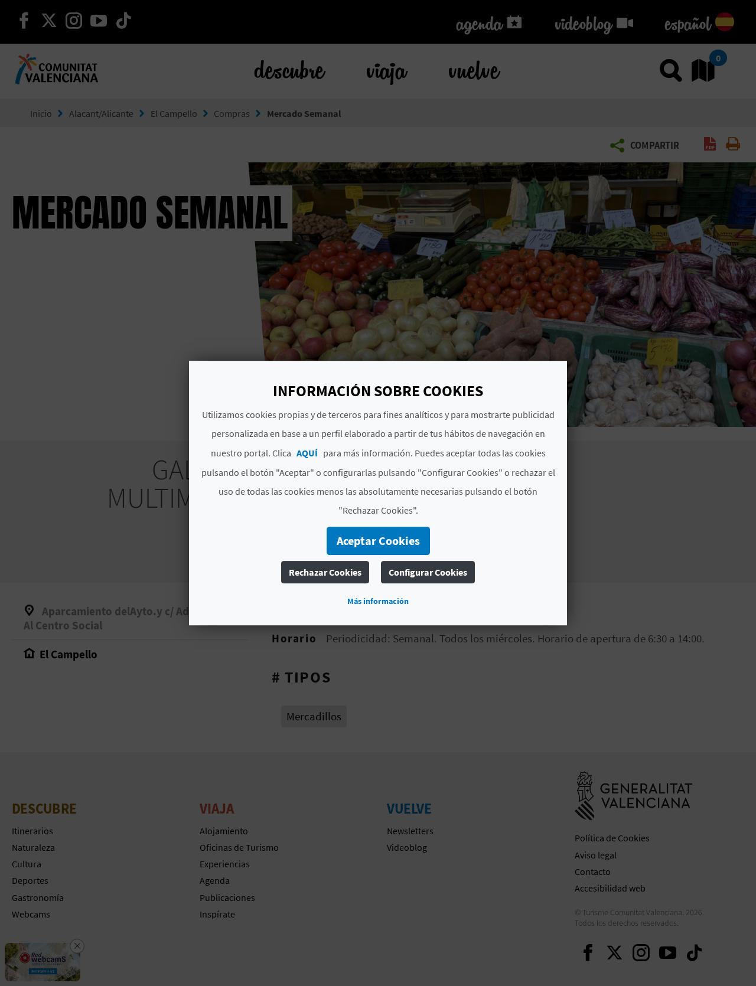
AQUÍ (307, 453)
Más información (378, 601)
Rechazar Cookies (325, 572)
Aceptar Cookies (378, 540)
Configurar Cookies (428, 572)
